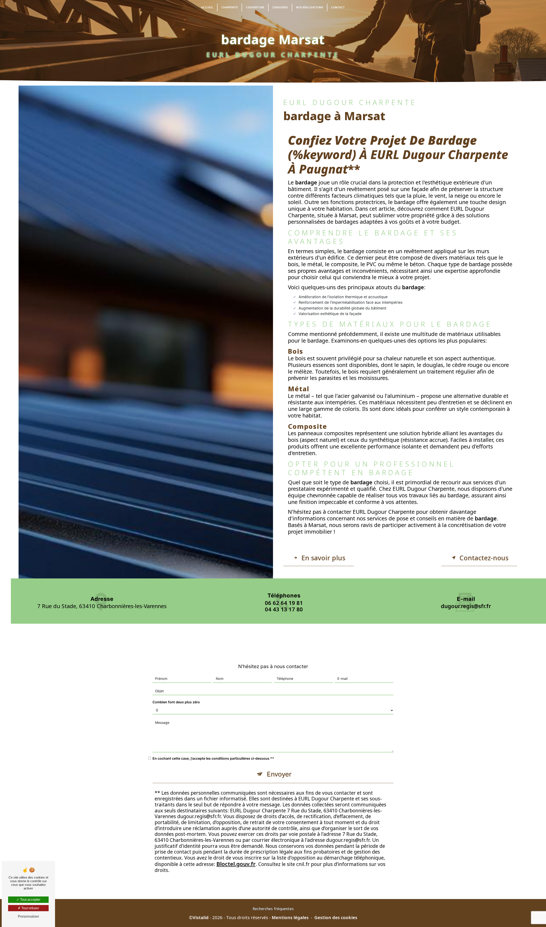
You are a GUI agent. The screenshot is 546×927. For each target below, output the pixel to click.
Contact (338, 7)
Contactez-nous (483, 557)
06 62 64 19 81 (284, 603)
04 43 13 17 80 (284, 609)
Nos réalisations (309, 7)
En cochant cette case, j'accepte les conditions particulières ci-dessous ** (213, 758)
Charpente (229, 7)
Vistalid (201, 917)
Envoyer (279, 774)
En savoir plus (323, 557)
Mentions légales (290, 917)
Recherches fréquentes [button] (273, 908)
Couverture (255, 7)
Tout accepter (29, 899)
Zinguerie (280, 7)
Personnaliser (28, 916)
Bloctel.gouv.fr (236, 864)
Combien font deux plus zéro (176, 702)
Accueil (207, 7)
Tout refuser (29, 908)
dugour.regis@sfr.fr (466, 606)
